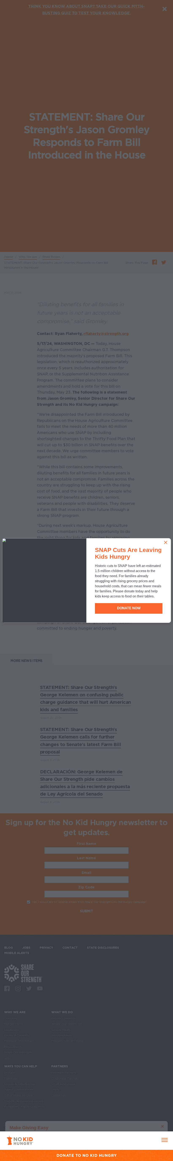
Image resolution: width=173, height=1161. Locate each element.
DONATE (65, 1155)
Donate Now (129, 608)
